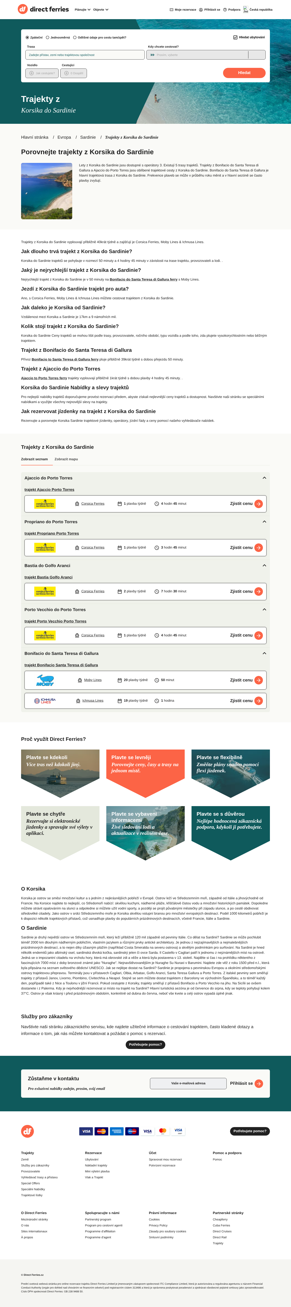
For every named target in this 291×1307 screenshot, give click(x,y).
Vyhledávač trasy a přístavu (39, 1177)
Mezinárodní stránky (34, 1219)
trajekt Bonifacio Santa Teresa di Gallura (61, 665)
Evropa (64, 137)
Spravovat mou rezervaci (165, 1159)
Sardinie (88, 137)
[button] (145, 478)
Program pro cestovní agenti (103, 1225)
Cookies (154, 1219)
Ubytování (91, 1159)
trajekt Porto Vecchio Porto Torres (55, 621)
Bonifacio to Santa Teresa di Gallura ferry (65, 359)
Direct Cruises (222, 1231)
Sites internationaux (34, 1231)
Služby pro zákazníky (35, 1165)
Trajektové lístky (32, 1195)
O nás (25, 1225)
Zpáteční (36, 37)
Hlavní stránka (34, 137)
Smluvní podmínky (161, 1237)
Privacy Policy (158, 1225)
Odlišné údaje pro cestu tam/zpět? (102, 37)
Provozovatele (30, 1171)
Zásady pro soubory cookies (167, 1231)
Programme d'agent (98, 1237)
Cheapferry (220, 1219)
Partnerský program (98, 1219)
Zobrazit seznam (34, 459)
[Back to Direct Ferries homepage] (43, 9)
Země (25, 1159)
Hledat (244, 73)
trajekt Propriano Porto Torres (51, 533)
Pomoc (217, 1159)
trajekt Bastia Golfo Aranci (48, 577)
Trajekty (218, 1243)
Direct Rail (220, 1237)
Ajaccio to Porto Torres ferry (44, 378)
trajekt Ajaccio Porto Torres (49, 489)
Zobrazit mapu (66, 459)
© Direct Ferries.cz (32, 1274)
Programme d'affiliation (100, 1231)
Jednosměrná (60, 37)
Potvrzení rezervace (162, 1165)
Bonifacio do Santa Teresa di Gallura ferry (143, 279)
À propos (27, 1237)
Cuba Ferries (221, 1225)
